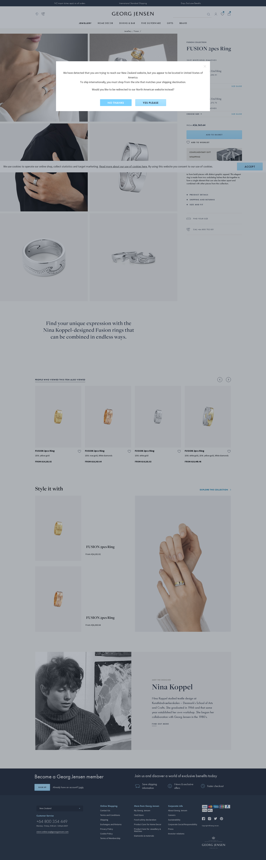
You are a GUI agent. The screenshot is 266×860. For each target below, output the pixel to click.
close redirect (205, 66)
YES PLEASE (151, 102)
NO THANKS (116, 102)
